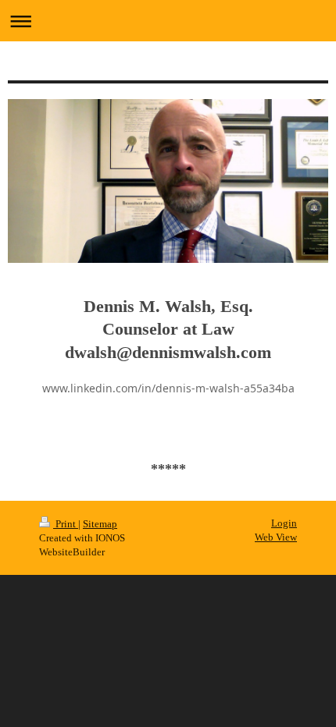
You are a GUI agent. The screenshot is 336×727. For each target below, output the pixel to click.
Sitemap (100, 524)
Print (65, 524)
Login (284, 523)
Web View (276, 537)
